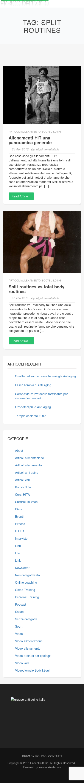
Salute (19, 612)
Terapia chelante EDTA (30, 416)
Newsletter (22, 568)
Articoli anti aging (26, 472)
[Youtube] (48, 776)
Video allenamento (27, 648)
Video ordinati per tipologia (33, 655)
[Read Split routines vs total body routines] (42, 241)
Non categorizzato (27, 575)
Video (19, 633)
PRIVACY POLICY (34, 756)
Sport (18, 626)
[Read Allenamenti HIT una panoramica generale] (42, 94)
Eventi (19, 516)
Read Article (20, 196)
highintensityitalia (47, 149)
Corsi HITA (22, 494)
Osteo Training (25, 590)
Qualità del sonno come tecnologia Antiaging (45, 376)
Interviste (21, 538)
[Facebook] (33, 776)
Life (17, 553)
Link (18, 560)
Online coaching (26, 582)
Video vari (22, 663)
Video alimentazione (29, 641)
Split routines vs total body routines (36, 288)
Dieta (18, 509)
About (19, 450)
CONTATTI (55, 756)
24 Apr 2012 (20, 149)
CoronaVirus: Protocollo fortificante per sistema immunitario (41, 396)
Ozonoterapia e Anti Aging (33, 407)
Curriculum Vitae (26, 502)
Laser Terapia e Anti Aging (33, 385)
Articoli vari (22, 480)
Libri (18, 546)
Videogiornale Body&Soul (32, 670)
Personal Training (27, 597)
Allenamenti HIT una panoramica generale (30, 139)
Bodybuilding (51, 131)
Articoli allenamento (24, 131)
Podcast (20, 604)
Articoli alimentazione (29, 458)
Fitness (20, 524)
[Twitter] (41, 776)
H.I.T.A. (20, 531)
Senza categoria (26, 619)
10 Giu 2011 (20, 298)
